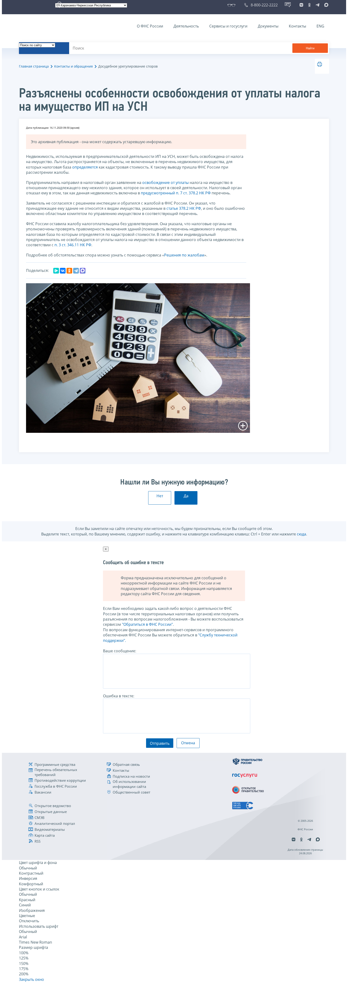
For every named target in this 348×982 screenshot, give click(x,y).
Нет (159, 495)
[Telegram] (76, 271)
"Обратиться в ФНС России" (147, 624)
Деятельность (186, 26)
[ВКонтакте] (63, 271)
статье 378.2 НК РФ (183, 208)
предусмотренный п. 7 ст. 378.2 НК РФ (176, 193)
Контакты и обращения (73, 66)
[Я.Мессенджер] (56, 271)
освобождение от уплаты (165, 182)
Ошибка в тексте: (118, 696)
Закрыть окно (31, 979)
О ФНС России (150, 26)
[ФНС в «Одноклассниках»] (309, 5)
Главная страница (34, 66)
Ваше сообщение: (119, 650)
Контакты (297, 26)
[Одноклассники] (69, 271)
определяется (85, 167)
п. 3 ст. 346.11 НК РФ (72, 244)
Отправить (160, 743)
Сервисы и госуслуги (228, 26)
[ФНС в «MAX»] (325, 5)
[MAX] (82, 271)
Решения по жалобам (184, 255)
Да (186, 495)
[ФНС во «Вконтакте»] (301, 5)
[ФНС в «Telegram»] (317, 5)
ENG (320, 26)
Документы (268, 26)
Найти (310, 48)
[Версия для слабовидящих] (232, 5)
